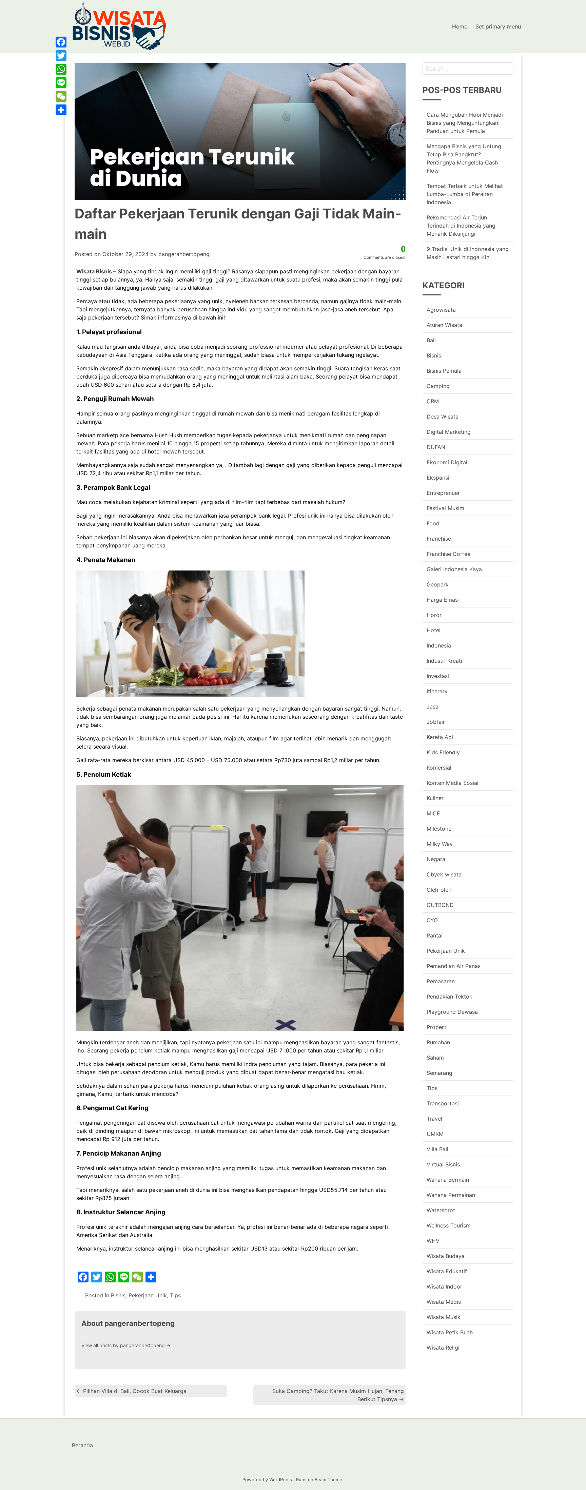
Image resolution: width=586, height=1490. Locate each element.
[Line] (61, 83)
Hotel (434, 630)
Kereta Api (440, 737)
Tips (175, 1295)
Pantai (435, 935)
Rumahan (438, 1042)
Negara (436, 859)
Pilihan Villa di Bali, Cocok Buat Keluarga (131, 1391)
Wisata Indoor (444, 1286)
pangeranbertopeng (184, 254)
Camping (438, 386)
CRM (433, 401)
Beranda (82, 1445)
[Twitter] (61, 55)
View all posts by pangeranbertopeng (126, 1345)
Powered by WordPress (267, 1479)
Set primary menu (498, 26)
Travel (434, 1118)
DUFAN (436, 447)
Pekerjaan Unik (148, 1295)
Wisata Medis (444, 1301)
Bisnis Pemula (444, 370)
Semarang (439, 1072)
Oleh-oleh (439, 889)
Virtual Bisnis (443, 1164)
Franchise (439, 538)
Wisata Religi (443, 1347)
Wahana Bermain (448, 1179)
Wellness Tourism (449, 1225)
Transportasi (443, 1103)
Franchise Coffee (448, 553)
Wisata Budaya (446, 1256)
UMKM (435, 1133)
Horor (434, 615)
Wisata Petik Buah (450, 1332)
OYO (432, 920)
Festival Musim (445, 508)
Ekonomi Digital (447, 462)
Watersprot (441, 1210)
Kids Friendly (443, 752)
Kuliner (435, 798)
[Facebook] (61, 42)
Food (433, 523)
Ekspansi (438, 477)
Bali (431, 340)
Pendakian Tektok (449, 996)
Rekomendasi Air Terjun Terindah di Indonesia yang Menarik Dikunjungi (461, 225)
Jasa (432, 706)
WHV (433, 1240)
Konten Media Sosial (452, 782)
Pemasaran (441, 981)
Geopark (438, 584)
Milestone (439, 828)
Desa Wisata (442, 416)
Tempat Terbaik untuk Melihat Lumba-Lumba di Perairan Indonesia (465, 194)
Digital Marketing (449, 431)
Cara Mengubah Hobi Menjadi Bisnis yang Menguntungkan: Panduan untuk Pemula (465, 122)
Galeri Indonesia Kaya (454, 569)
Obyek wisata (444, 874)
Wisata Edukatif (447, 1271)
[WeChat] (61, 96)
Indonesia (439, 645)
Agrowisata (441, 309)
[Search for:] (468, 68)
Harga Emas (442, 599)
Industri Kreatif (445, 660)
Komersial (439, 767)
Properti (437, 1027)
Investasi (438, 676)
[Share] (61, 110)
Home (459, 26)
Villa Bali (437, 1149)
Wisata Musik (444, 1317)
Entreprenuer (443, 492)
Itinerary (437, 691)
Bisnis (118, 1295)
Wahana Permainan (451, 1195)
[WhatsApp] (61, 69)
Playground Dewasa (452, 1011)
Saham (435, 1057)
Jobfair (436, 721)
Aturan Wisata (444, 325)
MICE (433, 813)
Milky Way (440, 843)
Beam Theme (328, 1479)
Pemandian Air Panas (454, 966)
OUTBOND (440, 905)
